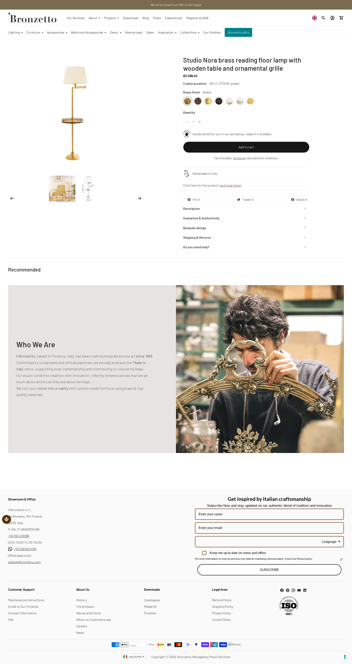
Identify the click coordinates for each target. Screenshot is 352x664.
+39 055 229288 (18, 536)
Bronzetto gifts (238, 32)
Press (157, 18)
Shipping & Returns (197, 237)
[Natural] (208, 101)
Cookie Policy (221, 619)
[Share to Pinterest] (189, 200)
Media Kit (150, 606)
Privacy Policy (221, 613)
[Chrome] (239, 101)
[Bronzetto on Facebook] (282, 590)
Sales (150, 32)
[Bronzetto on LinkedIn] (305, 590)
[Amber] (187, 101)
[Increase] (199, 122)
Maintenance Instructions (26, 600)
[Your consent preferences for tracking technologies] (345, 657)
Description (191, 208)
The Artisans (85, 606)
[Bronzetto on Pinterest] (288, 590)
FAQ (10, 619)
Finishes (150, 613)
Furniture (33, 32)
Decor (114, 32)
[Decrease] (187, 122)
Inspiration (166, 32)
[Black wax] (218, 101)
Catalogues (152, 600)
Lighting (14, 32)
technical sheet (230, 185)
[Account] (332, 17)
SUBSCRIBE (269, 570)
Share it (301, 199)
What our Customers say (93, 619)
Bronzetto (184, 657)
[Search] (323, 17)
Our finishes (212, 32)
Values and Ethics (88, 613)
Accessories (55, 32)
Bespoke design (194, 228)
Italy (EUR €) (135, 656)
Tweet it (248, 199)
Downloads (131, 18)
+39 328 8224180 (25, 549)
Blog (146, 18)
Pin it (196, 199)
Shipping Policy (222, 606)
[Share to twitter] (238, 200)
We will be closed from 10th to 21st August (176, 5)
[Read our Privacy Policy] (341, 559)
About (93, 18)
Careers (81, 626)
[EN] (315, 18)
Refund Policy (221, 600)
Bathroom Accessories (87, 32)
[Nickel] (229, 101)
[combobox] (315, 18)
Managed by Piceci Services (211, 657)
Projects (110, 18)
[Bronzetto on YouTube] (299, 590)
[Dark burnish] (198, 101)
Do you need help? (196, 247)
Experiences (173, 18)
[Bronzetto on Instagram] (293, 590)
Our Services (76, 18)
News (80, 632)
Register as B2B (197, 18)
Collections (188, 32)
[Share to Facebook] (292, 200)
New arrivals (133, 32)
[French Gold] (250, 101)
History (81, 600)
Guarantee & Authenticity (201, 218)
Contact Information (22, 613)
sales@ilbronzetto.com (24, 562)
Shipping (239, 158)
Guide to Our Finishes (23, 606)
